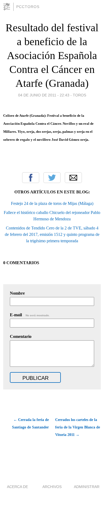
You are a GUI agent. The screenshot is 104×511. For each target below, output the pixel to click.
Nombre (17, 293)
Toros (79, 95)
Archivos (52, 487)
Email (73, 177)
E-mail (30, 315)
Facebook (30, 177)
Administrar (86, 487)
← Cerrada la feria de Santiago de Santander (30, 423)
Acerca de (17, 487)
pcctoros (27, 7)
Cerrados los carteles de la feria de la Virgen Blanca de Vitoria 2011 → (77, 427)
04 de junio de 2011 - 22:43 (43, 95)
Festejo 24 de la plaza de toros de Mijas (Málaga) (52, 203)
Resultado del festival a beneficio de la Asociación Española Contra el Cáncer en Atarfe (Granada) (52, 55)
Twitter (52, 177)
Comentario (20, 336)
